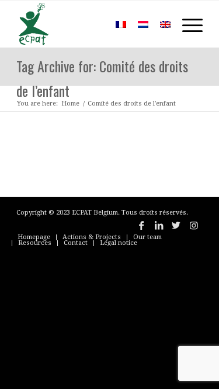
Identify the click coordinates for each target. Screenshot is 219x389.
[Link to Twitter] (176, 225)
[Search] (92, 24)
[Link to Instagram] (194, 225)
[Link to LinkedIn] (159, 225)
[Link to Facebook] (141, 225)
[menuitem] (92, 24)
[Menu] (187, 24)
